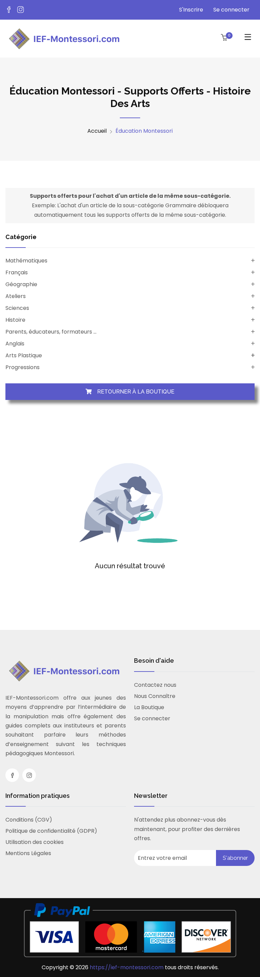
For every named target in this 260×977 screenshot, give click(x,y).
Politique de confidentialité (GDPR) (51, 831)
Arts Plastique (23, 355)
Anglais (14, 343)
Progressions (22, 367)
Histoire (15, 320)
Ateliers (15, 296)
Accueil (97, 131)
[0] (224, 38)
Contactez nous (155, 685)
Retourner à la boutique (133, 391)
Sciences (17, 308)
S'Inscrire (191, 10)
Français (16, 272)
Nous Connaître (154, 696)
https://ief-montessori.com (127, 967)
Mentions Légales (28, 853)
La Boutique (149, 707)
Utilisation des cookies (34, 842)
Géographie (21, 284)
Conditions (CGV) (28, 820)
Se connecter (231, 10)
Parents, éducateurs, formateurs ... (50, 332)
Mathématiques (26, 260)
